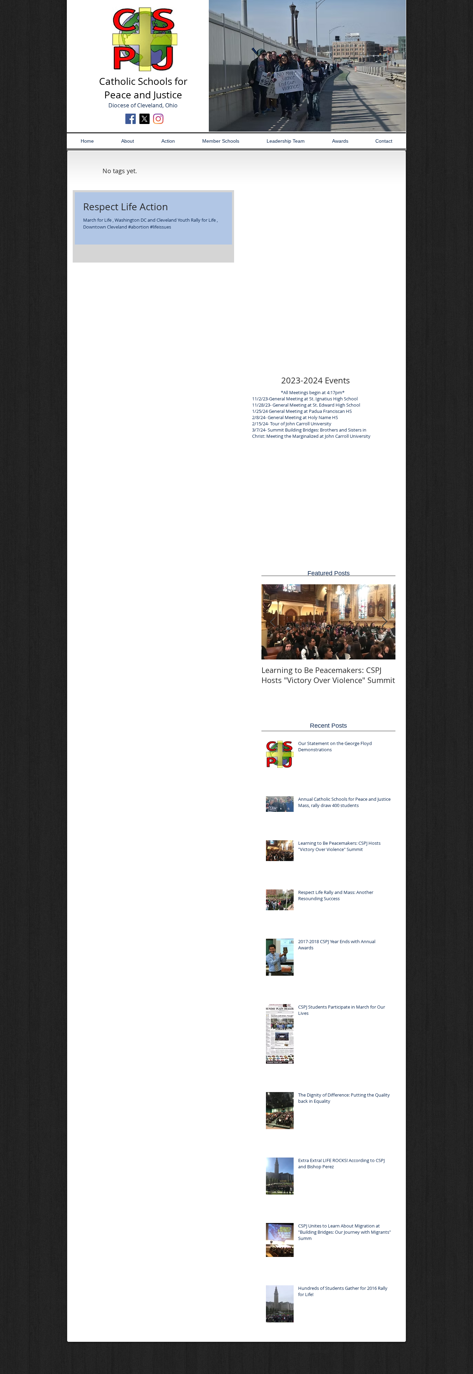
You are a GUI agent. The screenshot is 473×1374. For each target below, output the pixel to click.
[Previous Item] (272, 622)
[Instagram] (158, 119)
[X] (144, 119)
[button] (307, 66)
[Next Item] (384, 622)
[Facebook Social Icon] (130, 119)
